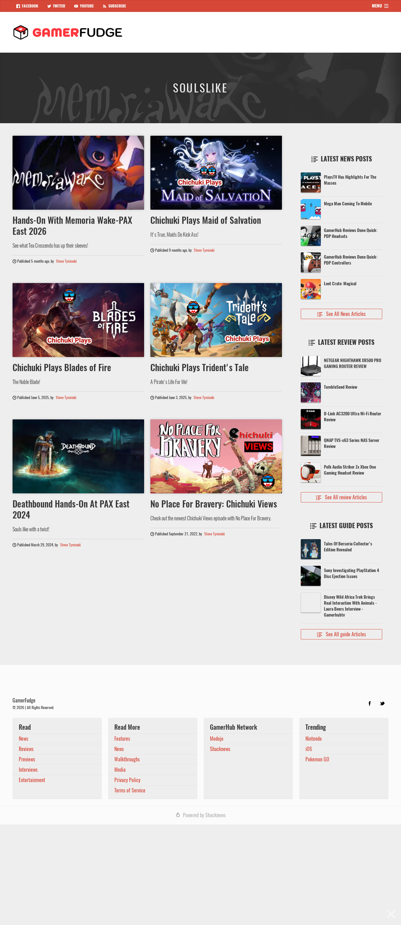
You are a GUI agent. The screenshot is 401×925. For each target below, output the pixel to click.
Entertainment (32, 780)
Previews (27, 759)
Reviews (26, 749)
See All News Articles (341, 314)
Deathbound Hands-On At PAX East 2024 (71, 509)
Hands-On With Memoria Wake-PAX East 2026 (72, 225)
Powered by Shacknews (204, 815)
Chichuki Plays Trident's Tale (199, 367)
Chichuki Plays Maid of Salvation (205, 220)
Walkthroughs (127, 759)
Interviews (28, 769)
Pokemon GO (317, 759)
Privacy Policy (127, 780)
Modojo (216, 738)
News (23, 738)
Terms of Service (129, 790)
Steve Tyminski (66, 261)
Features (122, 738)
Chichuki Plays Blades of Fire (62, 367)
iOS (308, 749)
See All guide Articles (341, 634)
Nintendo (313, 738)
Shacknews (220, 749)
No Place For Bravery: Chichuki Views (213, 504)
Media (120, 769)
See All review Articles (341, 497)
